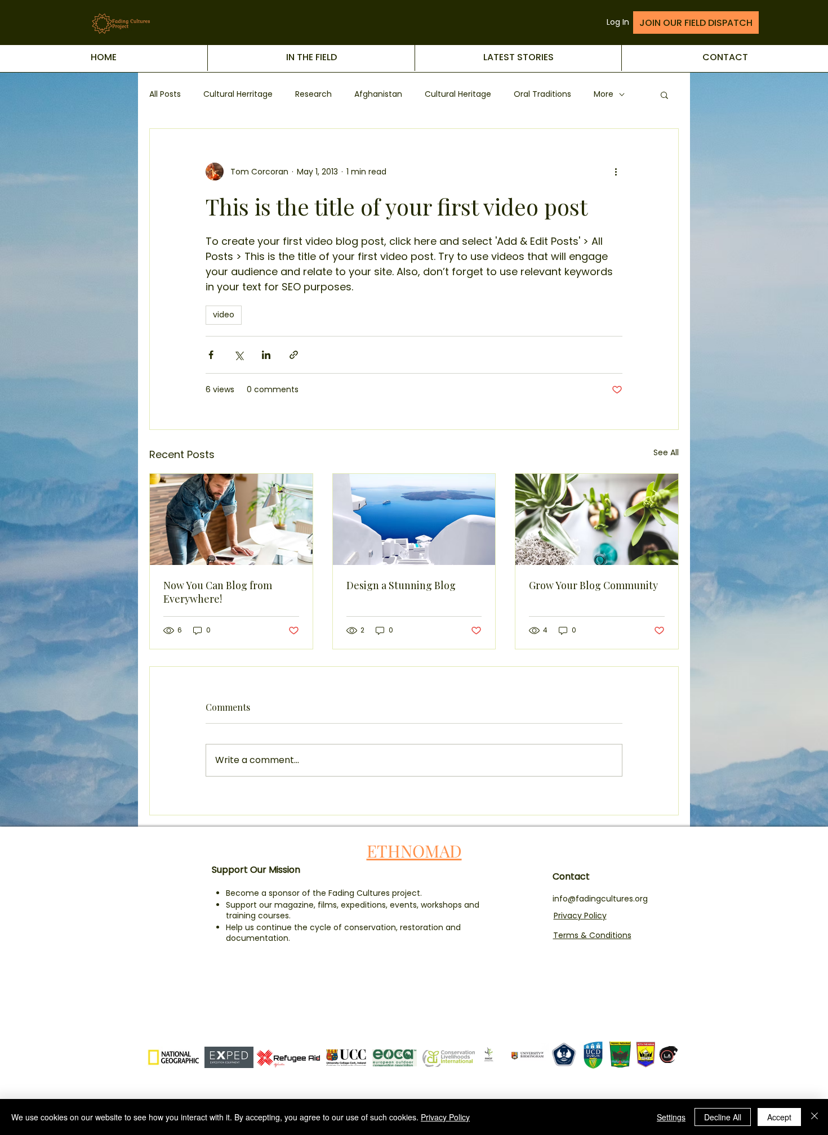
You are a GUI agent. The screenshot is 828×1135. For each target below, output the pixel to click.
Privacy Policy (580, 915)
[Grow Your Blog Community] (596, 519)
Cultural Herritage (238, 94)
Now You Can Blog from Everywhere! (217, 591)
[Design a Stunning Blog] (414, 519)
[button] (664, 94)
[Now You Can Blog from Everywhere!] (231, 519)
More (603, 94)
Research (313, 94)
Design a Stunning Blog (401, 585)
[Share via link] (293, 354)
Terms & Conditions (592, 935)
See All (666, 452)
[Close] (814, 1117)
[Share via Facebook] (211, 354)
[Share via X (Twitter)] (238, 354)
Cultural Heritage (458, 94)
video (223, 314)
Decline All (722, 1117)
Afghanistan (378, 94)
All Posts (165, 94)
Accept (779, 1117)
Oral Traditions (542, 94)
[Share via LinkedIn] (266, 354)
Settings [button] (671, 1117)
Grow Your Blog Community (593, 585)
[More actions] (615, 171)
